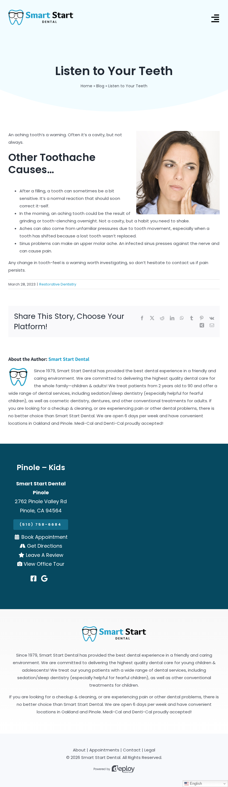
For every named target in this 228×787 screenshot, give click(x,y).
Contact (132, 750)
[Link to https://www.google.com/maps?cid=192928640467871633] (44, 578)
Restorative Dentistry (57, 284)
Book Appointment (44, 536)
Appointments (104, 750)
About (79, 750)
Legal (149, 750)
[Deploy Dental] (123, 769)
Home (86, 86)
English (195, 783)
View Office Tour (44, 563)
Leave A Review (44, 555)
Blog (100, 86)
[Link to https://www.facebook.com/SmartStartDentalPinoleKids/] (33, 578)
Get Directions (44, 545)
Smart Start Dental (68, 359)
